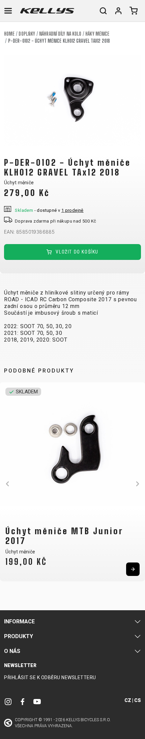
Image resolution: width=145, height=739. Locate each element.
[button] (7, 484)
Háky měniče (97, 34)
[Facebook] (23, 701)
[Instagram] (8, 701)
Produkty (18, 636)
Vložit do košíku (76, 252)
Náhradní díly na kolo (60, 34)
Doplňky (27, 34)
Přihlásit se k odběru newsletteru (50, 677)
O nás (12, 651)
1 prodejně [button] (72, 210)
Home (9, 34)
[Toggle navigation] (8, 11)
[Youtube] (37, 701)
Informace (19, 621)
